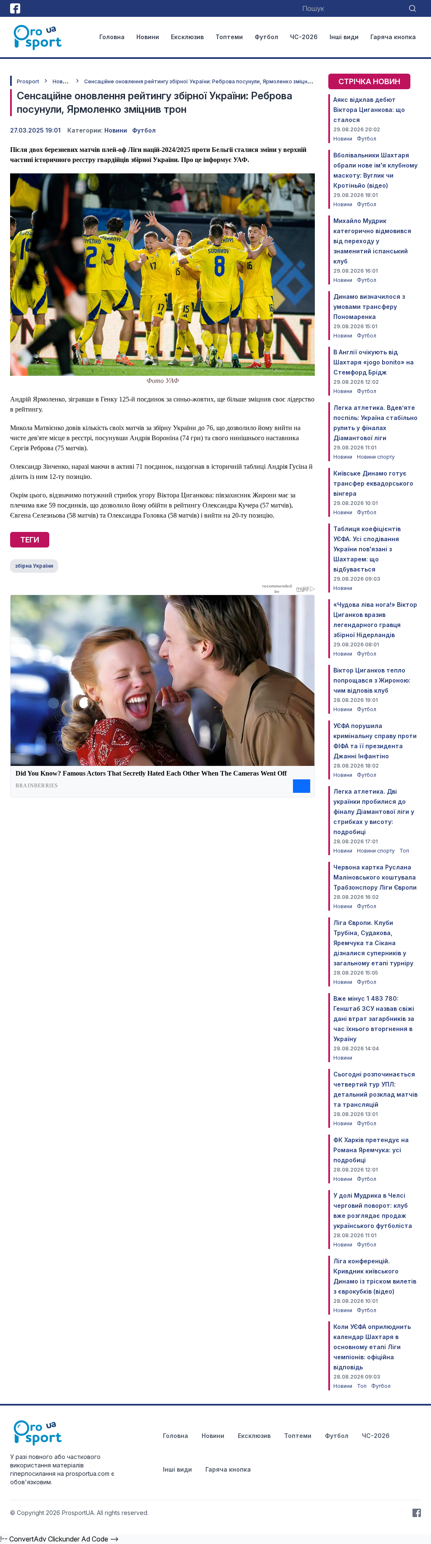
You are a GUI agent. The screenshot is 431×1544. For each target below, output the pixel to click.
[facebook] (15, 8)
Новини (147, 36)
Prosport (28, 81)
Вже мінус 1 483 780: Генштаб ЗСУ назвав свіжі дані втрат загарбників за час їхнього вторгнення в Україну (373, 1018)
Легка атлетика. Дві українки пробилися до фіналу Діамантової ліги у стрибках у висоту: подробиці (373, 811)
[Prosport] (38, 37)
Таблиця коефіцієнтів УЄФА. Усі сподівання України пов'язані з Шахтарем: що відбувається (367, 549)
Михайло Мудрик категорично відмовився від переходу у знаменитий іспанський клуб (372, 241)
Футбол (266, 36)
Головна (112, 36)
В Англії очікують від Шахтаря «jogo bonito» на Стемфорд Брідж (373, 362)
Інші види (344, 36)
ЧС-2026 (304, 36)
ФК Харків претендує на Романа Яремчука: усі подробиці (371, 1150)
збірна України (34, 566)
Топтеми (229, 36)
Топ (404, 851)
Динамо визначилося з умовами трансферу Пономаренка (369, 306)
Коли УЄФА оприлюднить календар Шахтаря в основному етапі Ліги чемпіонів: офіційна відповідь (372, 1347)
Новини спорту (376, 457)
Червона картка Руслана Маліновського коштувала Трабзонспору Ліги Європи (375, 877)
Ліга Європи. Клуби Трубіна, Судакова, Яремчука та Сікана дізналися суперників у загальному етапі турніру (373, 943)
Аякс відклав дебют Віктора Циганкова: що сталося (369, 109)
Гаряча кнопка (393, 36)
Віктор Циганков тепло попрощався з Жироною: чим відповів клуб (371, 680)
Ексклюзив (187, 36)
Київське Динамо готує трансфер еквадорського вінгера (373, 483)
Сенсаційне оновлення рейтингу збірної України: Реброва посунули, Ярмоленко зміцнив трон (205, 81)
